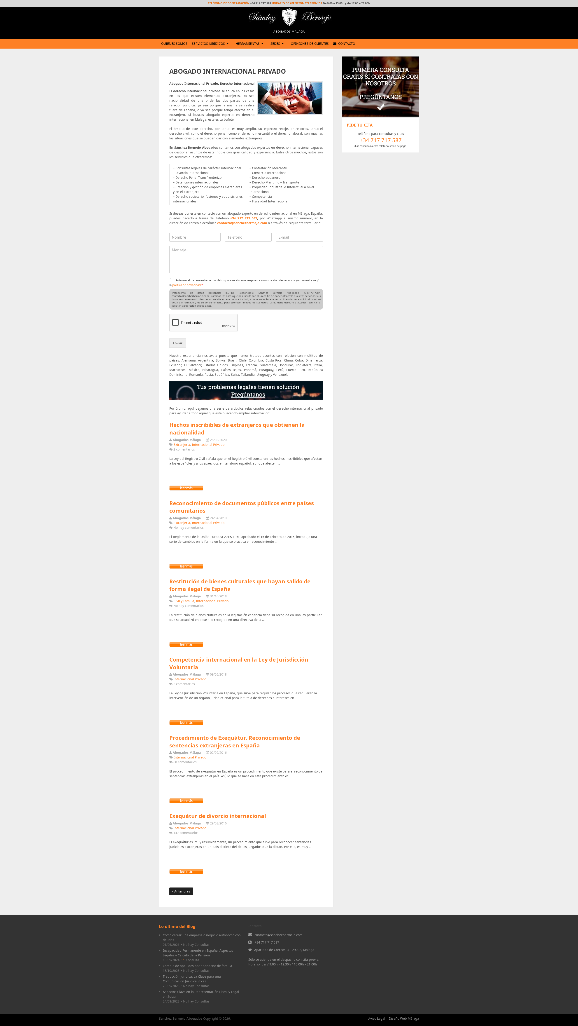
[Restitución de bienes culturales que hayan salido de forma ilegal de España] (186, 645)
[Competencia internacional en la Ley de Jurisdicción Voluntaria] (186, 724)
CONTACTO (346, 43)
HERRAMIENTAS (248, 43)
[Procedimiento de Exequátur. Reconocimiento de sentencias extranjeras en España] (186, 802)
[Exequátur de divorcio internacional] (186, 873)
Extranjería (182, 444)
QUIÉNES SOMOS (174, 43)
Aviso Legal (376, 1018)
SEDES (275, 43)
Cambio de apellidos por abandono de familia (197, 966)
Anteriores (181, 891)
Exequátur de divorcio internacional (217, 815)
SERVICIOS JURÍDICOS (208, 43)
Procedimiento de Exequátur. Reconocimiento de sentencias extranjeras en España (234, 741)
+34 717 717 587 (243, 218)
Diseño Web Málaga (404, 1018)
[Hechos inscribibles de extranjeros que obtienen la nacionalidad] (186, 489)
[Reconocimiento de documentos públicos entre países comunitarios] (186, 567)
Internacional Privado (208, 444)
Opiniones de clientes (310, 43)
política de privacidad (186, 285)
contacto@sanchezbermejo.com (242, 223)
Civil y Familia (184, 601)
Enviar (177, 343)
